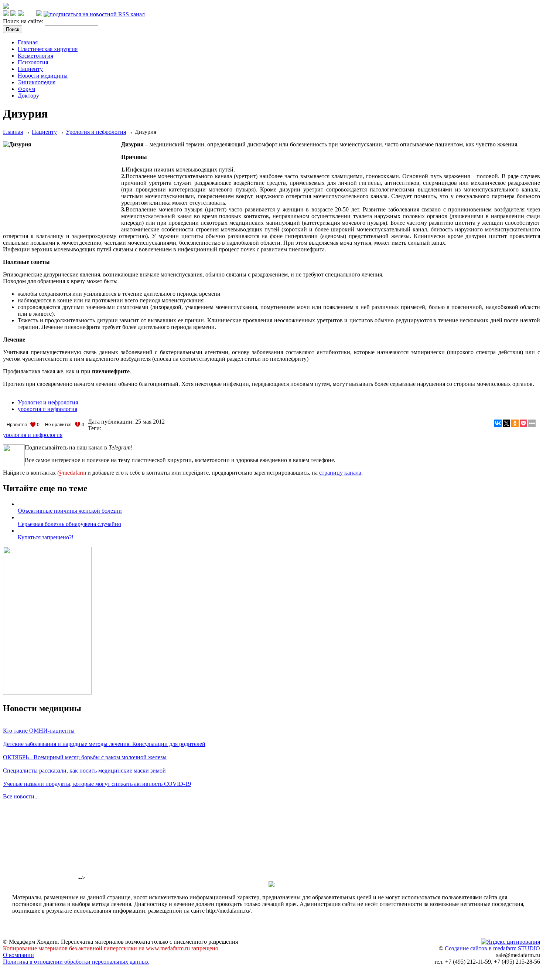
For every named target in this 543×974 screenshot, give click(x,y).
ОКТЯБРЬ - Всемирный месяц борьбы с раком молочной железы (85, 757)
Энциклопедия (36, 82)
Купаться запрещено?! (46, 537)
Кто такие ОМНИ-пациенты (39, 730)
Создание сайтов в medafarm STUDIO (492, 948)
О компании (18, 955)
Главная (28, 42)
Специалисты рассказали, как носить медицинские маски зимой (84, 770)
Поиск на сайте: (24, 21)
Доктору (28, 95)
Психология (33, 62)
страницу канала (340, 472)
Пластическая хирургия (48, 49)
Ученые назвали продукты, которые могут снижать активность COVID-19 (97, 784)
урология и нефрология (47, 409)
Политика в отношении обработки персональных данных (76, 961)
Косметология (35, 55)
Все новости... (21, 796)
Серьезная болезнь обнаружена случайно (69, 524)
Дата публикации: (111, 421)
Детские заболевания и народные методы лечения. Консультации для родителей (104, 744)
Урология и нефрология (96, 132)
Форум (26, 89)
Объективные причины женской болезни (70, 511)
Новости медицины (43, 75)
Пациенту (30, 69)
